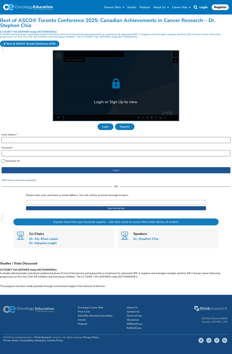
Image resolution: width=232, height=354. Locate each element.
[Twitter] (201, 340)
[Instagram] (208, 340)
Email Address (9, 134)
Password (7, 147)
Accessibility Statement (33, 340)
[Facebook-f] (216, 340)
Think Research (43, 337)
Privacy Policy (91, 337)
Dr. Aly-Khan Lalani (43, 239)
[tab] (105, 126)
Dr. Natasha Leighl (43, 243)
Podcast (145, 7)
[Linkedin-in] (224, 340)
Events (132, 7)
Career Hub (179, 7)
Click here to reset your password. (19, 180)
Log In (116, 170)
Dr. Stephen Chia (145, 239)
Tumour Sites (112, 7)
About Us (159, 7)
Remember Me (13, 160)
